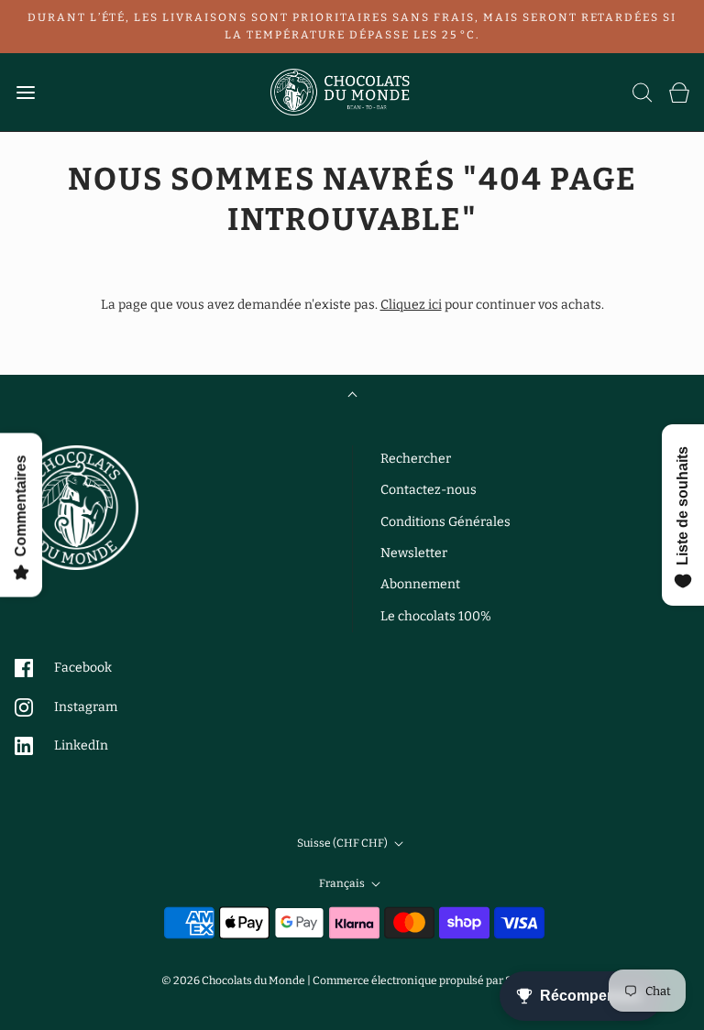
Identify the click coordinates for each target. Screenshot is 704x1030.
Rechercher (415, 458)
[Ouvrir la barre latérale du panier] (679, 92)
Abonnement (420, 584)
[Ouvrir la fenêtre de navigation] (25, 92)
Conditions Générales (445, 522)
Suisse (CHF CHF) (343, 843)
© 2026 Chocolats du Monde (233, 980)
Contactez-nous (428, 490)
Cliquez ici (411, 304)
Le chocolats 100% (435, 616)
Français (343, 883)
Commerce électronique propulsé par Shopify (428, 980)
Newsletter (413, 553)
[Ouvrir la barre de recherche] (643, 92)
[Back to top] (352, 396)
